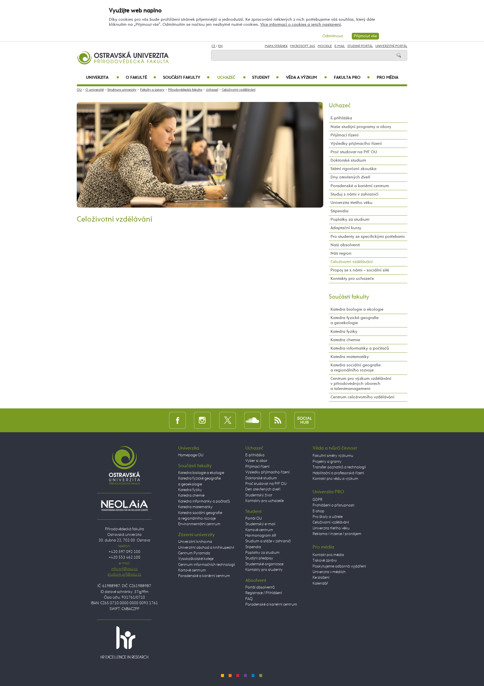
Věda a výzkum (306, 78)
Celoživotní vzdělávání (238, 90)
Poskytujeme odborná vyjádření (339, 566)
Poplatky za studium (350, 219)
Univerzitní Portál (391, 46)
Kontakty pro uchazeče (352, 278)
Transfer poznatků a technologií (339, 467)
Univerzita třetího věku (352, 203)
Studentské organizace (264, 564)
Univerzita (102, 78)
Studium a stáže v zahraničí (268, 541)
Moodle (325, 46)
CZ (213, 46)
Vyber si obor (256, 461)
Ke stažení (321, 578)
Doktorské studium (348, 160)
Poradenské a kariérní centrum (360, 186)
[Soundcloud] (252, 420)
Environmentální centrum (199, 524)
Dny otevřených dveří (350, 177)
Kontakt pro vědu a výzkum (335, 479)
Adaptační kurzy (346, 228)
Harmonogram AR (260, 536)
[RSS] (277, 420)
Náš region (341, 253)
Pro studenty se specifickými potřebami (368, 236)
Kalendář (320, 583)
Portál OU (253, 518)
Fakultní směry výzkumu (333, 456)
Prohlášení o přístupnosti (333, 505)
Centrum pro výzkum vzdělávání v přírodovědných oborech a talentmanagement (361, 383)
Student (265, 78)
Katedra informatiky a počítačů (360, 348)
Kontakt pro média (328, 555)
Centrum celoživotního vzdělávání (362, 397)
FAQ (249, 599)
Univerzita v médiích (329, 572)
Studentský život (258, 495)
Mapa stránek (276, 46)
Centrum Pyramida (194, 553)
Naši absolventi (345, 245)
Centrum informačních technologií (206, 565)
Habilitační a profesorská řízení (338, 473)
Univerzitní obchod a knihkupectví (206, 548)
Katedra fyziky (344, 331)
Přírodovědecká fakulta (185, 90)
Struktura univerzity (121, 90)
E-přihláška (341, 118)
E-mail (339, 46)
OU (79, 90)
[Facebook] (177, 420)
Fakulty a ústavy (152, 90)
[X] (227, 420)
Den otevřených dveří (262, 489)
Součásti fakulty (186, 78)
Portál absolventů (260, 587)
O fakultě (141, 78)
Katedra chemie (345, 340)
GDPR (317, 500)
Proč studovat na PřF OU (354, 152)
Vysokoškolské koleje (195, 559)
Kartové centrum (192, 570)
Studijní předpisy (259, 558)
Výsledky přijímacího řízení (356, 143)
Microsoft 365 (302, 46)
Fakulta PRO (352, 78)
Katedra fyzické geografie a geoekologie (355, 320)
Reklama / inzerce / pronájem (337, 534)
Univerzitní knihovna (195, 542)
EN (220, 46)
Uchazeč (231, 78)
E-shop (318, 511)
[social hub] (304, 420)
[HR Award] (124, 642)
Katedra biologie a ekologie (357, 309)
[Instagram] (202, 420)
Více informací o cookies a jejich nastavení (300, 24)
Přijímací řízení (345, 135)
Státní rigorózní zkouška (353, 169)
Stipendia (339, 211)
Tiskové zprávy (325, 560)
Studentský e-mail (260, 524)
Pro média (387, 78)
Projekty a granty (327, 462)
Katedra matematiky (350, 357)
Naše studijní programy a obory (361, 127)
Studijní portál (360, 46)
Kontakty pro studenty (264, 570)
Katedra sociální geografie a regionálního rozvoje (356, 367)
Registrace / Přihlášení (263, 593)
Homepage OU (190, 455)
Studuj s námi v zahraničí (354, 194)
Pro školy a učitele (328, 517)
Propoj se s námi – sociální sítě (360, 270)
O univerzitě (94, 90)
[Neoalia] (124, 505)
